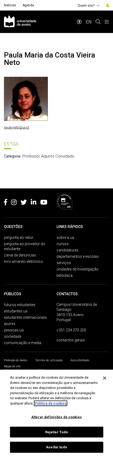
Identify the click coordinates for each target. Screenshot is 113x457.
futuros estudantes (19, 305)
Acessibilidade (79, 360)
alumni (9, 324)
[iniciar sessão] (107, 5)
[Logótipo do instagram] (14, 203)
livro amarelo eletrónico (23, 261)
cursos (62, 244)
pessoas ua (14, 330)
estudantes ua (15, 311)
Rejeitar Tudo (56, 432)
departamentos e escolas (77, 256)
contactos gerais (70, 340)
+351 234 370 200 (71, 330)
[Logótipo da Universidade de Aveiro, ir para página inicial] (20, 22)
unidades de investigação (77, 269)
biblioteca (64, 275)
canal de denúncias (20, 255)
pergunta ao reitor (18, 237)
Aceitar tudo (56, 447)
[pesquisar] (98, 22)
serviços (63, 263)
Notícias (10, 5)
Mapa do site (12, 366)
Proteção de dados (15, 360)
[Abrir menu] (106, 21)
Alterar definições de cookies (56, 417)
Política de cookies (50, 403)
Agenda (28, 5)
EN (89, 22)
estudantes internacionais (25, 317)
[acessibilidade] (79, 22)
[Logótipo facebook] (5, 203)
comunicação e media (22, 343)
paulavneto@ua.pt (16, 127)
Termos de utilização (49, 360)
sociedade (12, 336)
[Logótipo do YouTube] (43, 203)
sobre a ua (65, 237)
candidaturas (67, 250)
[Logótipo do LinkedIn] (33, 203)
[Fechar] (104, 378)
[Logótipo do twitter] (23, 203)
